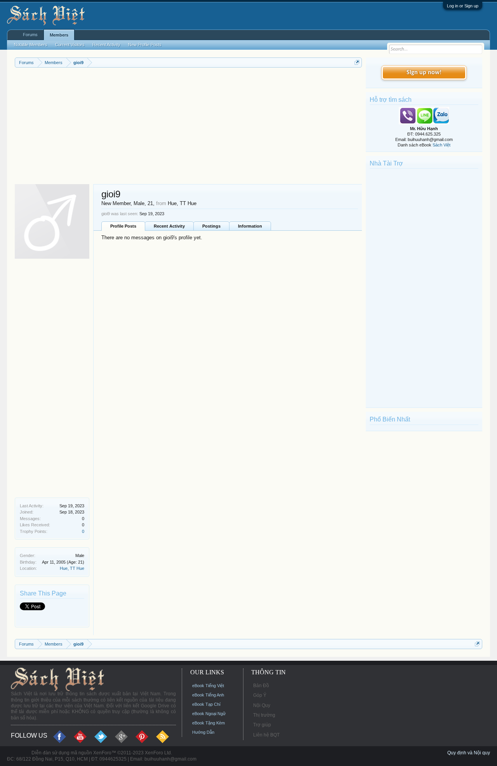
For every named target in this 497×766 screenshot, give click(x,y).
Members (59, 35)
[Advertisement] (188, 125)
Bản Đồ (261, 685)
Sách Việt (441, 145)
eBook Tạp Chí (206, 704)
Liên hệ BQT (266, 735)
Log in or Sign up (462, 5)
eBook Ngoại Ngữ (209, 713)
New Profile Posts (145, 44)
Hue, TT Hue (72, 568)
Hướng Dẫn (203, 732)
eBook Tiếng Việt (208, 685)
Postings (211, 226)
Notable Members (30, 44)
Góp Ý (259, 695)
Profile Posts (123, 226)
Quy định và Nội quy (468, 753)
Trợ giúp (262, 725)
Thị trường (264, 715)
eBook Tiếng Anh (208, 695)
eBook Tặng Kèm (208, 723)
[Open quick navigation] (357, 62)
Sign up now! (424, 73)
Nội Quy (261, 705)
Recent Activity (169, 226)
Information (250, 226)
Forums (30, 34)
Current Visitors (70, 44)
